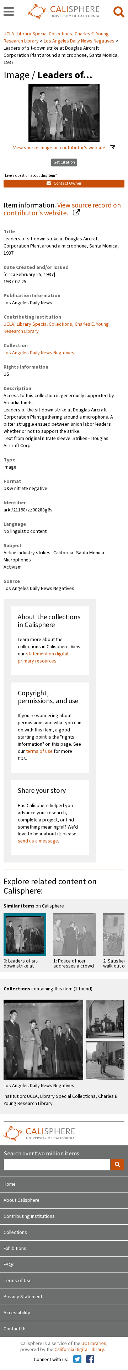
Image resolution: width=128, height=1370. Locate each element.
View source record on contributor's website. (62, 209)
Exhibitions (15, 1248)
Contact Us (15, 1328)
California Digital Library (79, 1349)
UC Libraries (93, 1343)
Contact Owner (67, 183)
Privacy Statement (23, 1296)
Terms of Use (18, 1280)
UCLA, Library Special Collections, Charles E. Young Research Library (56, 328)
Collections (15, 1232)
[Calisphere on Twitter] (77, 1359)
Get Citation (64, 162)
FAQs (9, 1264)
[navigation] (9, 12)
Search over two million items (41, 1154)
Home (10, 1184)
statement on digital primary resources (43, 657)
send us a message (38, 841)
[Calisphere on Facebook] (90, 1359)
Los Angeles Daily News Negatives (79, 41)
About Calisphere (21, 1200)
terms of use (39, 751)
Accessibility (17, 1312)
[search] (118, 12)
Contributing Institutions (29, 1216)
